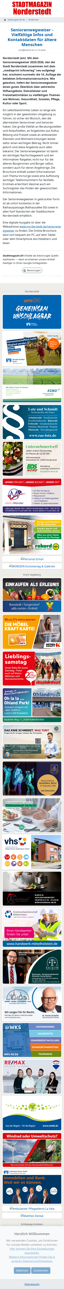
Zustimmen (40, 1270)
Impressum (32, 1284)
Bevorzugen (33, 270)
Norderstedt (34, 19)
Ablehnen (22, 1270)
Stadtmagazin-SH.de (16, 19)
